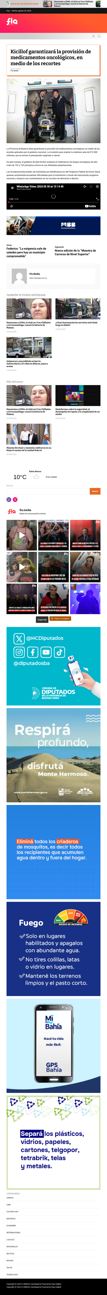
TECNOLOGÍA (12, 1275)
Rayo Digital (56, 1284)
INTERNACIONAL (14, 1233)
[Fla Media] (19, 276)
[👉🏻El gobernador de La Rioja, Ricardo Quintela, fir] (85, 535)
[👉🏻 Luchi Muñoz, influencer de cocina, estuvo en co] (22, 535)
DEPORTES (11, 1219)
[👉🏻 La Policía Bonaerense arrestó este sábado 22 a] (53, 599)
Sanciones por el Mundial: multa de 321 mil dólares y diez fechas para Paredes (58, 4)
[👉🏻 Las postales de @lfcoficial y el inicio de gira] (85, 599)
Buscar (10, 485)
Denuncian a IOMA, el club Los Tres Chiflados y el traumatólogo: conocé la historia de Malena (29, 325)
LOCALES (10, 1240)
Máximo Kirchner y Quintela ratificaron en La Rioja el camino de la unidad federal (29, 449)
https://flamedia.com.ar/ (38, 278)
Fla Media (14, 71)
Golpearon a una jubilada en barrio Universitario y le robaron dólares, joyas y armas (27, 363)
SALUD (9, 1267)
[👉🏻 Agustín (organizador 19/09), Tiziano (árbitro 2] (22, 567)
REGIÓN (10, 1261)
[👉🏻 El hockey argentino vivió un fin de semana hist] (53, 535)
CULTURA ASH (12, 1212)
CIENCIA (10, 1198)
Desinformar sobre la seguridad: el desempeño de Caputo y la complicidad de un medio (77, 411)
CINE (9, 1205)
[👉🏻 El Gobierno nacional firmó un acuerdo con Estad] (22, 599)
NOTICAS (10, 1254)
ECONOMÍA (11, 1226)
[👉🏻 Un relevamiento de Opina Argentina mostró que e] (53, 567)
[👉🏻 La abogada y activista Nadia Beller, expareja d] (85, 567)
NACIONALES (12, 1247)
